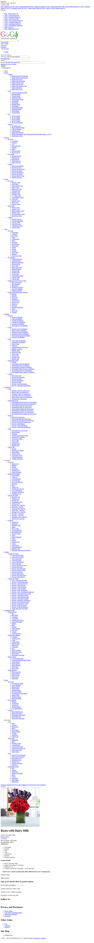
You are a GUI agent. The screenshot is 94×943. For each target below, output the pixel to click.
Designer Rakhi (16, 97)
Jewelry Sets (15, 302)
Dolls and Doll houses (18, 757)
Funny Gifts (15, 354)
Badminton (15, 740)
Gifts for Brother (16, 129)
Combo (10, 74)
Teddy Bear (15, 252)
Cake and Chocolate (18, 555)
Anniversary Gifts (17, 455)
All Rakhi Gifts (16, 126)
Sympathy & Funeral (18, 492)
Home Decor (15, 452)
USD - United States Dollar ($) (32, 8)
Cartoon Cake (16, 209)
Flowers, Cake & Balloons (19, 384)
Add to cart (4, 844)
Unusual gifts (15, 271)
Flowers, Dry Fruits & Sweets (20, 602)
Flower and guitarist (17, 166)
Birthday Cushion (17, 349)
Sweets (14, 249)
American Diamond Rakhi (19, 92)
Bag (13, 613)
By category (11, 257)
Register (7, 58)
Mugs (13, 241)
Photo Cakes (15, 187)
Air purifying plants (17, 683)
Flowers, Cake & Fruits (18, 585)
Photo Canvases (16, 672)
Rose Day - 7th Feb (17, 507)
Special (10, 124)
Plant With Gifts (16, 717)
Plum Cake (15, 202)
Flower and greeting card (19, 565)
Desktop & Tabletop (14, 635)
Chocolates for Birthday (19, 342)
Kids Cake (11, 206)
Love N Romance (17, 490)
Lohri (13, 535)
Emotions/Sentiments (14, 474)
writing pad (15, 737)
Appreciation (15, 475)
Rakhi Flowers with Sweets (20, 77)
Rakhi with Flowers (17, 84)
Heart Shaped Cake (17, 186)
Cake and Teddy (16, 560)
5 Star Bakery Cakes (18, 197)
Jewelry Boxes (16, 454)
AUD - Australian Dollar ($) (15, 8)
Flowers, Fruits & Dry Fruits (20, 603)
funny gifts (15, 266)
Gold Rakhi (15, 101)
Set (9, 114)
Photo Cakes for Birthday (19, 330)
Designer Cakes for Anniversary (21, 394)
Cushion (14, 725)
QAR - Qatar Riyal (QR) (53, 6)
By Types (11, 682)
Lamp (13, 640)
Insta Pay (3, 1)
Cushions (14, 234)
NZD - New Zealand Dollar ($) (70, 6)
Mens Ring (15, 286)
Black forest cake (17, 189)
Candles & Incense (17, 459)
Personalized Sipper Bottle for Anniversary (24, 414)
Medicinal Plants (16, 698)
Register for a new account (8, 64)
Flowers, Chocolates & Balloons (21, 385)
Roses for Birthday (17, 317)
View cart (3, 45)
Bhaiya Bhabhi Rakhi (18, 127)
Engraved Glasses (17, 622)
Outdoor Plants (16, 690)
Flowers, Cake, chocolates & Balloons (23, 592)
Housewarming (16, 707)
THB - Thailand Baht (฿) (22, 6)
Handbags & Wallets (18, 450)
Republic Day (16, 542)
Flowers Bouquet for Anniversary (21, 419)
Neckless (14, 306)
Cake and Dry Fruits (18, 557)
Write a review (5, 837)
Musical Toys (16, 762)
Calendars (15, 637)
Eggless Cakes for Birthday (20, 329)
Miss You (14, 484)
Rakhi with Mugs (17, 87)
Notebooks (15, 647)
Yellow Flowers (16, 162)
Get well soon (16, 480)
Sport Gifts (11, 738)
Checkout (3, 47)
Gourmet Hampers (17, 457)
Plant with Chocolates (18, 718)
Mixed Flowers (16, 146)
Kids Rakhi (15, 102)
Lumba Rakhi (16, 112)
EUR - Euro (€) (46, 8)
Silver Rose (15, 246)
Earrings (14, 296)
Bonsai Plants (16, 687)
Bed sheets (15, 615)
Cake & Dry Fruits (17, 226)
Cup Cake (15, 199)
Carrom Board (16, 745)
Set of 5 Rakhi (16, 121)
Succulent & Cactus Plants (19, 693)
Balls (13, 742)
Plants (6, 680)
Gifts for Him (16, 277)
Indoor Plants (15, 688)
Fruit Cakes (15, 184)
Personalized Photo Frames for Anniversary (24, 402)
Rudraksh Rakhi (16, 109)
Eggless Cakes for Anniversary (21, 390)
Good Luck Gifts (17, 256)
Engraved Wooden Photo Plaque (21, 660)
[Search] (18, 40)
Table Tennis (15, 752)
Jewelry (14, 449)
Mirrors (14, 623)
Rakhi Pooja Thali (17, 136)
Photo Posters (16, 673)
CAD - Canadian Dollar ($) (12, 22)
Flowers (6, 137)
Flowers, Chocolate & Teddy (20, 598)
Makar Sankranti (16, 537)
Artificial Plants (16, 261)
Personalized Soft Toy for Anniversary (23, 412)
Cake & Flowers (16, 219)
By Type (10, 139)
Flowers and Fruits (17, 572)
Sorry (13, 485)
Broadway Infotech (40, 938)
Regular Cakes (16, 182)
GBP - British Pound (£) (58, 8)
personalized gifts (9, 610)
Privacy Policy (8, 911)
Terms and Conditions (10, 914)
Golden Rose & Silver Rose (20, 347)
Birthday (6, 314)
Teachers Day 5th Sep (18, 519)
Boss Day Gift (16, 497)
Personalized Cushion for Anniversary (23, 409)
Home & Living (16, 352)
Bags (13, 723)
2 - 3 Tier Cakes (16, 196)
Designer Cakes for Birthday (20, 332)
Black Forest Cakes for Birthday (21, 335)
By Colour (11, 154)
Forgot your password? (13, 62)
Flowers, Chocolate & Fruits (20, 595)
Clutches (14, 312)
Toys (9, 753)
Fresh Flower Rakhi (17, 99)
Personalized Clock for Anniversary (22, 405)
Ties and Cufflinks (17, 289)
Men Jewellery (16, 284)
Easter (13, 527)
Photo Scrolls (15, 675)
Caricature (15, 617)
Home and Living (17, 267)
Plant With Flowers (17, 712)
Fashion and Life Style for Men (17, 281)
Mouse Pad (15, 645)
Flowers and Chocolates (19, 568)
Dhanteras (15, 524)
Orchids (14, 147)
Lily (13, 144)
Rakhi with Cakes (17, 79)
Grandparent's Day (17, 502)
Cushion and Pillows (18, 620)
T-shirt (14, 776)
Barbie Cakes (16, 207)
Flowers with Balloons (18, 424)
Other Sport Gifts (17, 750)
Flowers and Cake (17, 567)
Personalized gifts (13, 360)
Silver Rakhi (15, 111)
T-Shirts (14, 251)
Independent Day (17, 532)
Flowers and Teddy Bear (19, 575)
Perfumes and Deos (17, 287)
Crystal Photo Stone (17, 658)
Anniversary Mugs (17, 439)
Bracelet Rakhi (16, 94)
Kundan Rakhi (16, 104)
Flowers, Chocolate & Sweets (20, 597)
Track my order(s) (6, 57)
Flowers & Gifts (16, 382)
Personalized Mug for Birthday (21, 365)
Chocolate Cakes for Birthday (20, 334)
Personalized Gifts (13, 767)
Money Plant (15, 695)
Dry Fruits (15, 236)
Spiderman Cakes (17, 216)
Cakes (6, 179)
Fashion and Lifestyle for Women (17, 292)
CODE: (3, 835)
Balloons (14, 254)
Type (9, 91)
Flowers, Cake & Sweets (19, 587)
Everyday (11, 462)
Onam (13, 539)
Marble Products (16, 269)
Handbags (15, 299)
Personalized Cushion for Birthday (22, 367)
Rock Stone (15, 668)
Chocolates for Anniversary (20, 430)
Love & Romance (17, 708)
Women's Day (16, 504)
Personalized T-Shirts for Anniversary (23, 410)
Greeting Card (16, 638)
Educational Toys (17, 758)
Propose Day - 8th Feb (18, 505)
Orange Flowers (16, 156)
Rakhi (6, 73)
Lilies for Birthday (17, 319)
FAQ (5, 924)
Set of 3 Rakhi (16, 117)
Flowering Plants (17, 692)
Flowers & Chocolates (18, 169)
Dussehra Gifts (16, 525)
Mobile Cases (16, 643)
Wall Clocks (15, 677)
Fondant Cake (16, 192)
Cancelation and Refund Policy (13, 913)
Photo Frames (16, 432)
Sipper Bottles (16, 628)
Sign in (3, 58)
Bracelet (14, 294)
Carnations (15, 141)
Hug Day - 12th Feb (18, 514)
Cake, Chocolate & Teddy (19, 580)
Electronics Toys (16, 760)
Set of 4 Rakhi (16, 119)
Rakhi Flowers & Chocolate (20, 76)
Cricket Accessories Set (18, 748)
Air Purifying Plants (17, 276)
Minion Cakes (16, 212)
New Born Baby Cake (18, 214)
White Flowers (16, 161)
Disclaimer (7, 916)
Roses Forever (16, 152)
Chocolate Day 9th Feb (18, 509)
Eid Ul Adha (15, 529)
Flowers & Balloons (17, 172)
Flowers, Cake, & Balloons (20, 590)
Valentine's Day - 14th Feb (19, 517)
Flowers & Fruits (17, 177)
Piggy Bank (15, 653)
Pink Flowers (15, 157)
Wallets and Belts (17, 291)
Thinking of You (16, 494)
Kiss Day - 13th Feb (18, 515)
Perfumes (14, 242)
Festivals (10, 520)
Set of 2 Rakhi (16, 116)
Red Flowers (15, 159)
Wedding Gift (16, 470)
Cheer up (14, 477)
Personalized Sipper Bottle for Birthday (23, 372)
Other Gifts (11, 447)
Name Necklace (16, 633)
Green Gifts (15, 274)
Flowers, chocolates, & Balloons (21, 600)
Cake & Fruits (16, 227)
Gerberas (14, 142)
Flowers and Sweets (17, 573)
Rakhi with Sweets (17, 89)
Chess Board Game (17, 747)
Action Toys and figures (19, 755)
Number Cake (16, 201)
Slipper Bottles (16, 732)
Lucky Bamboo (16, 685)
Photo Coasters (16, 650)
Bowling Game (16, 743)
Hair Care (14, 297)
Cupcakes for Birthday (18, 337)
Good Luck (15, 705)
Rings (13, 309)
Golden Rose (15, 239)
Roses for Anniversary (18, 417)
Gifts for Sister (16, 131)
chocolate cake (16, 191)
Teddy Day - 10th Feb (18, 510)
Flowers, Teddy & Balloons (20, 607)
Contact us (7, 925)
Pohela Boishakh (17, 547)
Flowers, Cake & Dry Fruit (19, 583)
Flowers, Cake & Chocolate (20, 582)
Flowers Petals (16, 151)
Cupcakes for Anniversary (19, 399)
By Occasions (12, 700)
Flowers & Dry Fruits (18, 176)
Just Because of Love (18, 489)
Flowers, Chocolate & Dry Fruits (21, 593)
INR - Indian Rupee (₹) (8, 6)
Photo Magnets (16, 665)
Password (3, 62)
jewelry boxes (16, 301)
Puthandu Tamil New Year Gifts (21, 550)
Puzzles (14, 627)
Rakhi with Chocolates (18, 81)
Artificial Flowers (17, 259)
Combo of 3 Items (13, 578)
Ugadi (13, 543)
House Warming (16, 472)
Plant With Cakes (17, 713)
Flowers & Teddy (17, 171)
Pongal (14, 540)
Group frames (16, 662)
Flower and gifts (16, 563)
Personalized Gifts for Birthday (21, 364)
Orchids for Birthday (18, 320)
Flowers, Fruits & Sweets (19, 605)
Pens (13, 648)
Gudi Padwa (15, 545)
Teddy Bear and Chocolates (20, 608)
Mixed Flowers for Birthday (20, 325)
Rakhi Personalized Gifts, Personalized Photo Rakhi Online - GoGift (31, 134)
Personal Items (12, 612)
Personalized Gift (13, 400)
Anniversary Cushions (18, 437)
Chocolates (15, 232)
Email (2, 60)
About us (7, 927)
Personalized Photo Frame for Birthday (23, 369)
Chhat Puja (15, 522)
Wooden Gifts (16, 272)
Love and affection (17, 482)
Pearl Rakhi (15, 106)
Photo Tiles (15, 667)
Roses (13, 149)
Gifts (5, 229)
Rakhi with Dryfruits (18, 82)
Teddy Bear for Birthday (19, 340)
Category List (8, 935)
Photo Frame (15, 244)
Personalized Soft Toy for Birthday (22, 370)
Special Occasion (13, 495)
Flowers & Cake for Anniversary (21, 422)
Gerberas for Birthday (18, 324)
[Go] (29, 57)
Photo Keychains (17, 652)
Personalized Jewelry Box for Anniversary (24, 404)
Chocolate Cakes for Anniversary (21, 395)
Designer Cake (16, 194)
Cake (9, 389)
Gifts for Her (15, 279)
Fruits (13, 237)
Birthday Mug (16, 350)
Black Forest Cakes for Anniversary (22, 397)
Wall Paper (15, 678)
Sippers (14, 247)
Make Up (14, 304)
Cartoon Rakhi (16, 96)
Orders (6, 52)
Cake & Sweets (16, 224)
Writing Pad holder (17, 773)
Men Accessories (17, 282)
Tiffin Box (15, 735)
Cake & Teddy (16, 222)
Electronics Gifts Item (18, 655)
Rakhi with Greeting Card (19, 86)
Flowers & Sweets (17, 174)
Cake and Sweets (17, 558)
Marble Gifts (15, 359)
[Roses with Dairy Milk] (20, 826)
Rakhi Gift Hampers (18, 132)
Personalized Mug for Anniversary (22, 407)
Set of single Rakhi (17, 122)
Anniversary (8, 387)
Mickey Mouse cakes (18, 211)
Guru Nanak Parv (17, 530)
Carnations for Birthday (18, 322)
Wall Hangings (12, 670)
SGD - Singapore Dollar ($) (38, 6)
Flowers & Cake (16, 167)
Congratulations (16, 479)
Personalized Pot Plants (18, 715)
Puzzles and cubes (17, 763)
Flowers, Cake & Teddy (19, 588)
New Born (15, 469)
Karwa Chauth (16, 534)
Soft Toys (14, 630)
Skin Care (15, 310)
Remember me (7, 68)
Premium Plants (16, 697)
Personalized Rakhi (17, 107)
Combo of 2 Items (13, 553)
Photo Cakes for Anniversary (20, 392)
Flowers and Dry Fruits (18, 570)
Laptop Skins (15, 642)
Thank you (15, 487)
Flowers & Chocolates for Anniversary (23, 420)
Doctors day (15, 500)
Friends (14, 467)
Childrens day (16, 499)
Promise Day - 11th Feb (19, 512)
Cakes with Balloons (18, 562)
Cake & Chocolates (17, 221)
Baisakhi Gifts (16, 548)
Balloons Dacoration (18, 262)
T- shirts (14, 733)
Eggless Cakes (16, 204)
